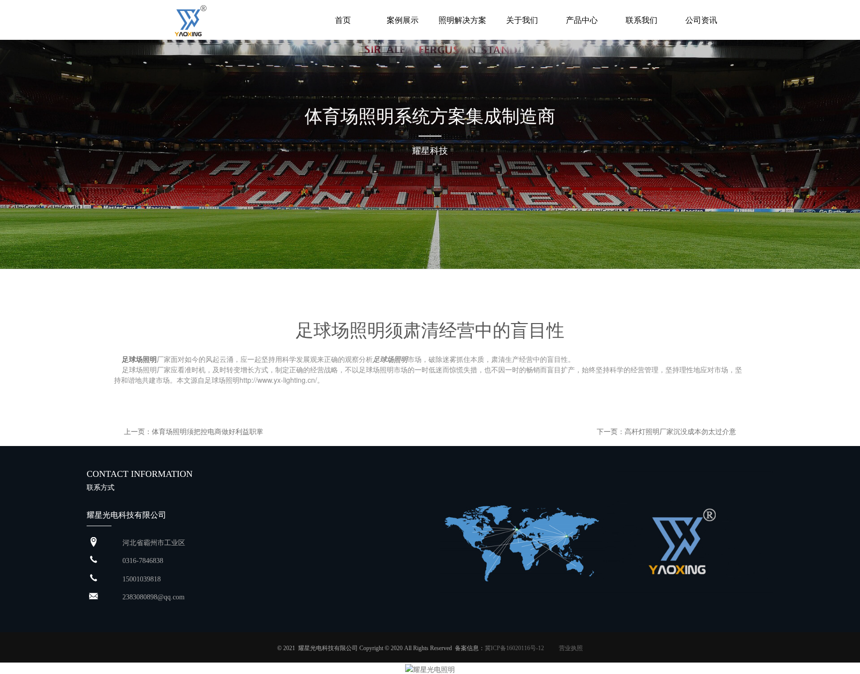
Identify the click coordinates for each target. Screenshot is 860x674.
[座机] (94, 560)
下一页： (611, 431)
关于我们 (522, 19)
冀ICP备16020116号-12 (514, 648)
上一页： (138, 431)
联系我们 (641, 19)
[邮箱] (94, 596)
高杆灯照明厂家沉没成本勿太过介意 (680, 431)
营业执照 (571, 648)
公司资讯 (701, 19)
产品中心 (582, 19)
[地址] (94, 542)
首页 (343, 19)
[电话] (94, 578)
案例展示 (403, 19)
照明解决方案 (462, 19)
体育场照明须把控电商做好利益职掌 (207, 431)
